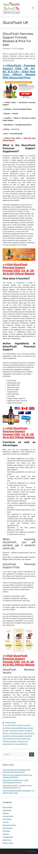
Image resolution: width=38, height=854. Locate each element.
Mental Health (8, 828)
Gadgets (6, 813)
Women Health (8, 843)
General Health (10, 722)
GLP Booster (7, 819)
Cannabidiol (7, 810)
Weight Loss (7, 840)
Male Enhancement (9, 825)
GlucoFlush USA (8, 744)
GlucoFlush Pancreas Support (13, 736)
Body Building (7, 807)
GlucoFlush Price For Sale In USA (18, 739)
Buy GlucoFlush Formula (13, 725)
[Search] (31, 754)
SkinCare (6, 834)
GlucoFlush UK (23, 741)
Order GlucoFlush (21, 744)
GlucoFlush (27, 725)
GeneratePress (30, 851)
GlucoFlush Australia (16, 731)
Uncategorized (8, 837)
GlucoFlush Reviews (10, 741)
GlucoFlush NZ (29, 733)
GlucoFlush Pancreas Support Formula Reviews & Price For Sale (18, 39)
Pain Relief (6, 831)
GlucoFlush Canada (16, 733)
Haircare (6, 822)
